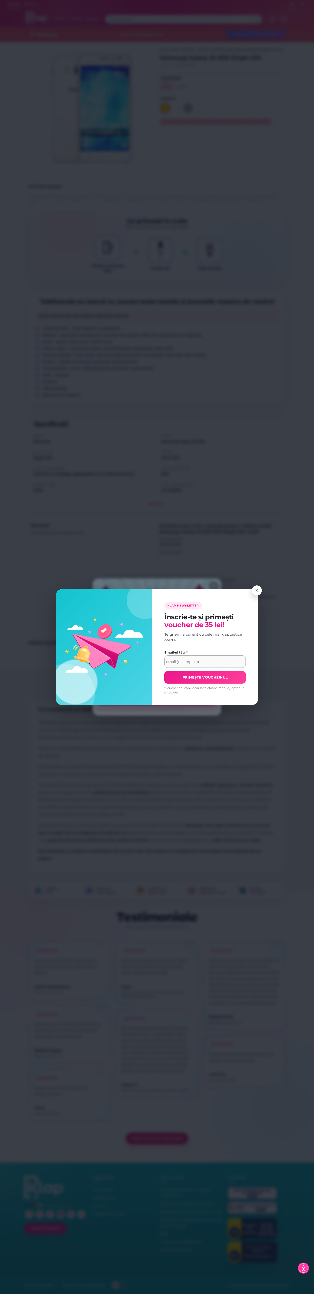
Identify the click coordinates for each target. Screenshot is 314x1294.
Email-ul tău (176, 652)
